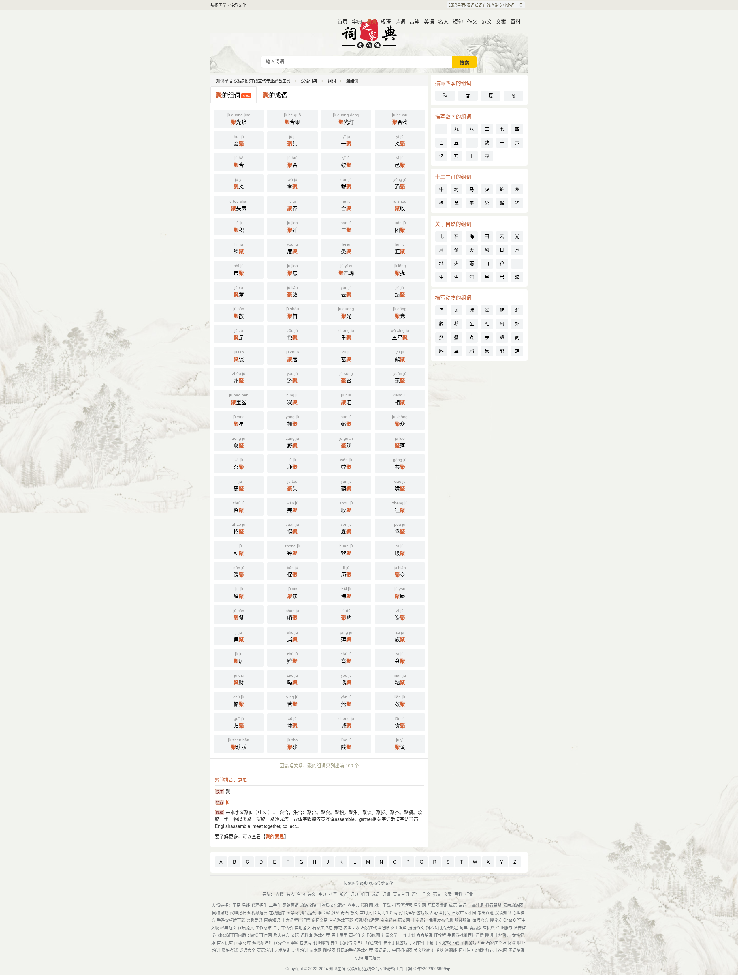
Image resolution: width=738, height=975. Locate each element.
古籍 (412, 21)
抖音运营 (308, 912)
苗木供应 (225, 942)
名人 (441, 21)
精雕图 (367, 905)
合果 (292, 119)
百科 (513, 21)
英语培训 (265, 950)
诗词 (398, 21)
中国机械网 (402, 950)
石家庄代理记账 (375, 927)
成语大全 (247, 950)
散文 (354, 912)
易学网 (420, 905)
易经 (246, 905)
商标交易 (319, 920)
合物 (400, 119)
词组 (386, 894)
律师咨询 (480, 920)
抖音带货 (493, 905)
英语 (427, 21)
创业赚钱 (321, 942)
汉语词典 (369, 33)
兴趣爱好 (254, 920)
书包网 (501, 950)
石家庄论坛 (496, 942)
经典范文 (228, 927)
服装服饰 (463, 920)
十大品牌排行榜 (296, 920)
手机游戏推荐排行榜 (465, 935)
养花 (338, 927)
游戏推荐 (322, 935)
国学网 (293, 912)
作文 (470, 21)
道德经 (451, 950)
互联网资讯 (437, 905)
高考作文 (357, 935)
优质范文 (246, 927)
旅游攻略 (308, 905)
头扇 (239, 205)
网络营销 (291, 905)
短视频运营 (257, 912)
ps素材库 (242, 942)
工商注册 (476, 905)
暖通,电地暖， (498, 935)
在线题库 (277, 912)
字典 (354, 21)
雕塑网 (329, 950)
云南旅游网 (513, 905)
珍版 (238, 744)
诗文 (312, 894)
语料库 (306, 935)
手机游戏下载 (447, 942)
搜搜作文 (416, 927)
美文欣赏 (422, 950)
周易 (236, 905)
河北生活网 (387, 912)
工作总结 (263, 927)
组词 (332, 80)
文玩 (295, 935)
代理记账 (238, 912)
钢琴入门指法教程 (442, 927)
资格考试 (230, 950)
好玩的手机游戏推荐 (355, 950)
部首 (344, 894)
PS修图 (373, 935)
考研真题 (485, 912)
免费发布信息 (441, 920)
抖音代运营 (402, 905)
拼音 (333, 894)
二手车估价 (283, 927)
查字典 (353, 905)
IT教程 (440, 935)
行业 (469, 894)
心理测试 (442, 912)
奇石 (345, 912)
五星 (400, 334)
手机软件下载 (421, 942)
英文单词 (401, 894)
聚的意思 (275, 836)
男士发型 (340, 935)
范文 (484, 21)
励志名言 (281, 935)
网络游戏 (220, 912)
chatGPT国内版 (232, 935)
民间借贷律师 (352, 942)
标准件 (464, 950)
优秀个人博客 (286, 942)
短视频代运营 (367, 920)
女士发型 (399, 927)
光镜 (239, 119)
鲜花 (489, 950)
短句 (455, 21)
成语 (383, 21)
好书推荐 (407, 912)
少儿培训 (300, 950)
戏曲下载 (382, 905)
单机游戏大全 (472, 942)
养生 (335, 942)
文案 (499, 21)
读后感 (475, 927)
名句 (301, 894)
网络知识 (272, 920)
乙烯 (346, 270)
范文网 (404, 920)
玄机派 (489, 927)
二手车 (275, 905)
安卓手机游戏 (395, 942)
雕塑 (335, 912)
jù (228, 801)
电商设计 (419, 920)
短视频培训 (262, 942)
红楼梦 (437, 950)
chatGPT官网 (260, 935)
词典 (369, 21)
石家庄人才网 (464, 912)
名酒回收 (351, 927)
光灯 (346, 119)
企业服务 (504, 927)
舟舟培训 (425, 935)
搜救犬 (496, 920)
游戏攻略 (425, 912)
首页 (340, 21)
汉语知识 (503, 912)
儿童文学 (389, 935)
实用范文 (303, 927)
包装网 (306, 942)
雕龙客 (324, 912)
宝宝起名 (388, 920)
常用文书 (368, 912)
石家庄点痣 (322, 927)
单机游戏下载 (341, 920)
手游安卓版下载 (231, 920)
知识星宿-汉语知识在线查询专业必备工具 (486, 5)
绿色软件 (374, 942)
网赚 (512, 942)
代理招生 (259, 905)
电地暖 (478, 950)
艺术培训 (282, 950)
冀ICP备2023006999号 (429, 968)
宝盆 (238, 399)
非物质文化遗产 (332, 905)
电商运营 (372, 957)
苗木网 (316, 950)
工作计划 (407, 935)
